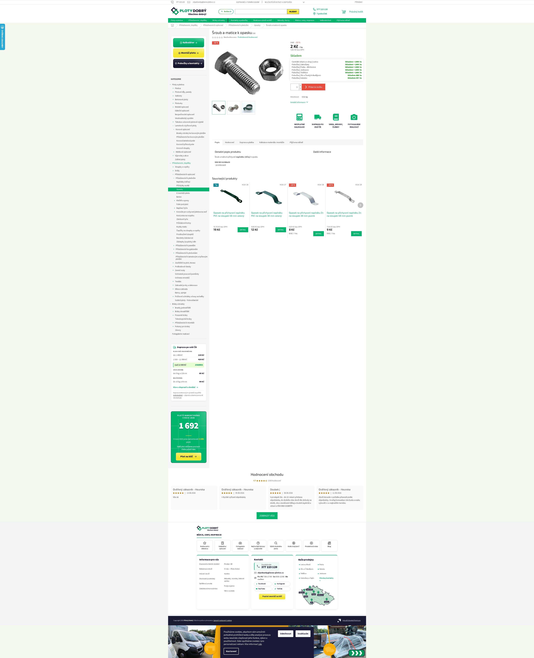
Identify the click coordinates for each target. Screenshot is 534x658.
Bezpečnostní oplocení (184, 114)
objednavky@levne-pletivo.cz (271, 572)
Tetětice (303, 573)
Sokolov (322, 569)
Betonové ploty (181, 99)
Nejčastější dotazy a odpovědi (278, 2)
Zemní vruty (180, 270)
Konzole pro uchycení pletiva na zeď (191, 211)
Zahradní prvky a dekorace (186, 285)
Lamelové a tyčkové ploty (186, 125)
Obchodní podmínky (207, 579)
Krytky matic (181, 226)
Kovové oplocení (183, 129)
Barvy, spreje (180, 292)
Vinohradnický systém (184, 118)
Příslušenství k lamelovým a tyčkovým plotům (191, 257)
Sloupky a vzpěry (182, 167)
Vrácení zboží (204, 574)
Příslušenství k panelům (185, 245)
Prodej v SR (228, 564)
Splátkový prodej (205, 583)
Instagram (281, 584)
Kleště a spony (182, 200)
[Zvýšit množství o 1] (300, 85)
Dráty (177, 170)
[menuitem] (177, 20)
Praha (321, 564)
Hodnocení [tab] (229, 142)
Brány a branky (178, 304)
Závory (178, 330)
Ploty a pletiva (178, 84)
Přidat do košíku (315, 87)
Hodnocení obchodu (267, 474)
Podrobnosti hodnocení (247, 37)
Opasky (179, 189)
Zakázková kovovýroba (208, 588)
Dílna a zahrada (181, 289)
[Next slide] (283, 70)
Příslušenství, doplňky (181, 163)
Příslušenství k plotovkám (186, 253)
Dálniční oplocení (182, 110)
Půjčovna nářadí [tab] (296, 142)
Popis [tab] (217, 142)
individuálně (177, 395)
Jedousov (322, 573)
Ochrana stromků (182, 277)
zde (260, 644)
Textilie (178, 281)
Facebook (262, 584)
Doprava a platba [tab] (247, 142)
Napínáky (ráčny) (183, 181)
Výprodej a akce (181, 155)
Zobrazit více (267, 515)
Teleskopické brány (183, 319)
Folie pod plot (182, 204)
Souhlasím (303, 633)
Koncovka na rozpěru (185, 215)
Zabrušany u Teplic (307, 578)
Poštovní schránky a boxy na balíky (189, 296)
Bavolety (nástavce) (184, 238)
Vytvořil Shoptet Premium (352, 620)
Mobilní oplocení (182, 107)
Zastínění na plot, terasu (185, 262)
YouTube (261, 589)
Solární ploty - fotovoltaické (186, 300)
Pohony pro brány (182, 326)
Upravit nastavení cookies (222, 620)
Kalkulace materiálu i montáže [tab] (271, 142)
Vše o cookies (229, 591)
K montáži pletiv (183, 193)
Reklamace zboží (205, 569)
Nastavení (231, 651)
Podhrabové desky (183, 266)
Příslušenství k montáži (184, 322)
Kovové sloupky (183, 148)
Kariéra (227, 574)
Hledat (293, 11)
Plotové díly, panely (183, 92)
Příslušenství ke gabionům (187, 249)
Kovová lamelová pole (185, 140)
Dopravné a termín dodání (247, 2)
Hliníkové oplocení (183, 152)
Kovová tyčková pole (185, 144)
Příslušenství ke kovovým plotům (190, 137)
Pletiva (178, 88)
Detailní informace (297, 102)
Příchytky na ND (182, 185)
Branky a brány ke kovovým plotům (191, 133)
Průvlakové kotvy (183, 223)
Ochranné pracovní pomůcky (187, 274)
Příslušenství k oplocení (185, 174)
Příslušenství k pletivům (186, 178)
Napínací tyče (182, 208)
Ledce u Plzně (305, 564)
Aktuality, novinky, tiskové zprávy (234, 579)
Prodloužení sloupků (184, 234)
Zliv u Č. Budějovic (307, 569)
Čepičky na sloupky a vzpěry (188, 230)
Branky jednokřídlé (183, 307)
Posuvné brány (181, 315)
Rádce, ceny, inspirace (209, 535)
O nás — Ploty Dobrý (232, 569)
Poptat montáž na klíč (272, 596)
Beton (178, 197)
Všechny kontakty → (326, 579)
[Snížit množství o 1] (300, 88)
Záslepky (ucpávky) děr (186, 241)
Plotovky (178, 103)
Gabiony (178, 95)
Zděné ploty (180, 159)
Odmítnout (285, 633)
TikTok (279, 589)
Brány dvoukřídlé (182, 311)
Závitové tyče (182, 219)
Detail (243, 230)
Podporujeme (229, 586)
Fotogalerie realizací (180, 334)
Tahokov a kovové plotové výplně (189, 122)
